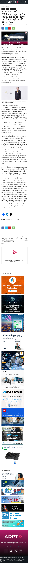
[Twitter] (6, 28)
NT (14, 219)
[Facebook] (2, 28)
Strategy (7, 8)
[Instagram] (11, 551)
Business (7, 6)
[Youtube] (20, 551)
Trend (18, 219)
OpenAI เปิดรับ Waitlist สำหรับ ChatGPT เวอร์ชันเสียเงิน (21, 238)
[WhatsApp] (13, 28)
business (8, 219)
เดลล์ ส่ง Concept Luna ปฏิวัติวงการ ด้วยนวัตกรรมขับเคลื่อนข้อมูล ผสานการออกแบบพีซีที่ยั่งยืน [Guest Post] (7, 240)
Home (2, 6)
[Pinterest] (9, 28)
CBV (3, 24)
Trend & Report (12, 8)
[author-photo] (14, 256)
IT (11, 219)
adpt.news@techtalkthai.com (16, 546)
